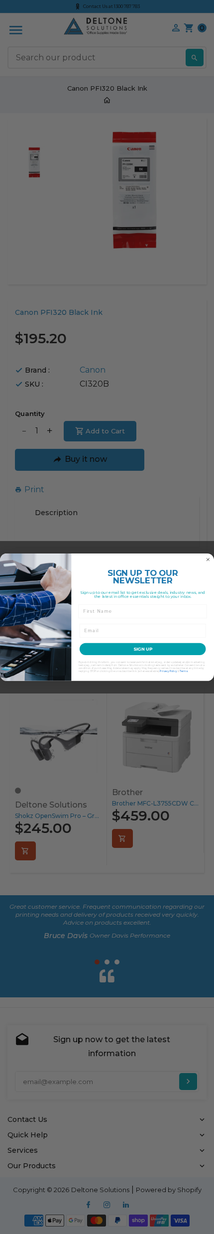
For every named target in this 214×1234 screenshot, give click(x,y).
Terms (184, 671)
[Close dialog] (208, 559)
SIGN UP (142, 648)
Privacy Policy (168, 671)
